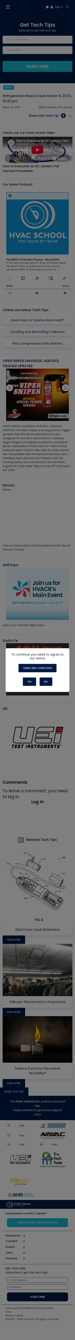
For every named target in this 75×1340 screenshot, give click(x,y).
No (46, 681)
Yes (29, 681)
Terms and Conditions (37, 668)
